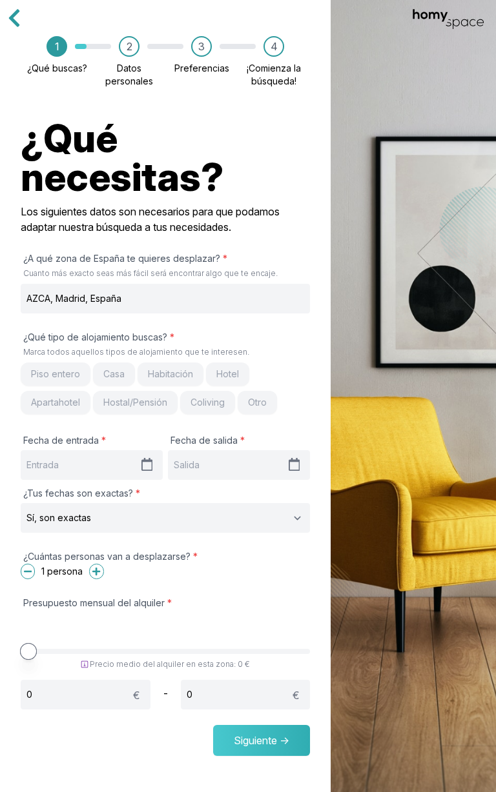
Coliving (208, 402)
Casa (114, 373)
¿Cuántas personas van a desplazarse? (110, 556)
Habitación (170, 373)
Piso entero (55, 373)
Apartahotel (55, 402)
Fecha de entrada (64, 440)
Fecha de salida (207, 440)
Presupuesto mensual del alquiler (97, 602)
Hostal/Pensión (135, 402)
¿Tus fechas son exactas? (81, 493)
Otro (257, 402)
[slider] (28, 651)
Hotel (227, 373)
